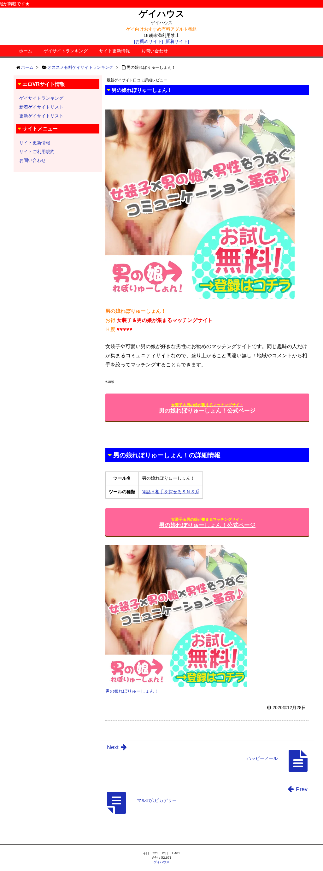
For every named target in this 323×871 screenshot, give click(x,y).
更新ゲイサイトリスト (41, 115)
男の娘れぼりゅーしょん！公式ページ (207, 408)
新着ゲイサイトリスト (41, 107)
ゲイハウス (162, 14)
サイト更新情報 (114, 50)
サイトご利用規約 (37, 151)
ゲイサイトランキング (66, 50)
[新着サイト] (176, 41)
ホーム (25, 50)
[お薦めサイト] (148, 41)
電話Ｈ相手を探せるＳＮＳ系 (170, 491)
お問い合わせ (154, 50)
